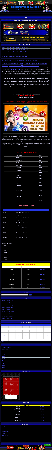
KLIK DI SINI (42, 269)
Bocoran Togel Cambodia (7, 316)
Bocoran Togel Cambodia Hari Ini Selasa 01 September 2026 (15, 47)
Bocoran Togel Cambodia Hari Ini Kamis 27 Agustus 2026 (15, 56)
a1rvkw (3, 367)
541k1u (3, 356)
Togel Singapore (5, 426)
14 (33, 333)
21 (33, 335)
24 (4, 337)
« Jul (2, 341)
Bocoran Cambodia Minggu (8, 305)
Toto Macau (4, 433)
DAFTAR (42, 406)
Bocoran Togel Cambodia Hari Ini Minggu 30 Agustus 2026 (15, 49)
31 (4, 339)
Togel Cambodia (5, 440)
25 (11, 337)
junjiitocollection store (6, 347)
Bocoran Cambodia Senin (7, 313)
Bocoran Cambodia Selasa (8, 311)
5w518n (3, 358)
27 (26, 337)
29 (40, 337)
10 (4, 333)
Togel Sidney (5, 429)
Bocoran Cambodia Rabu (7, 307)
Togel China (4, 437)
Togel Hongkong (5, 431)
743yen (3, 363)
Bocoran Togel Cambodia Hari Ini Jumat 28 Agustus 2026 (14, 54)
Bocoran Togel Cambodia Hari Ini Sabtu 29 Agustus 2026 (14, 51)
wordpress (4, 351)
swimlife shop (5, 349)
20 (26, 335)
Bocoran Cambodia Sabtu (7, 309)
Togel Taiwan (5, 435)
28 (33, 337)
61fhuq (3, 360)
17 (4, 335)
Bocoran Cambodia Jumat (7, 300)
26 (18, 337)
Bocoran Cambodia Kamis (8, 302)
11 (11, 333)
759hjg (3, 365)
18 (11, 335)
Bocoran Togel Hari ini (7, 318)
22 (40, 335)
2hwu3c (3, 354)
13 (26, 333)
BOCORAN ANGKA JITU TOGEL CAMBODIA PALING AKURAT (19, 60)
